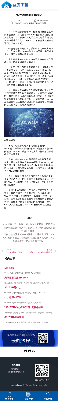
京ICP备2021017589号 (37, 385)
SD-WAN (18, 23)
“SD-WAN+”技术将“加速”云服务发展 (24, 307)
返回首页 (9, 399)
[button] (52, 5)
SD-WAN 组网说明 (14, 317)
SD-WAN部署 (40, 23)
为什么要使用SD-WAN (16, 277)
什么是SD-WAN (12, 297)
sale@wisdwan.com (16, 372)
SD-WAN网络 (28, 23)
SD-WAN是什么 (12, 287)
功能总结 (9, 267)
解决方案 (29, 399)
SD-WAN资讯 (42, 21)
